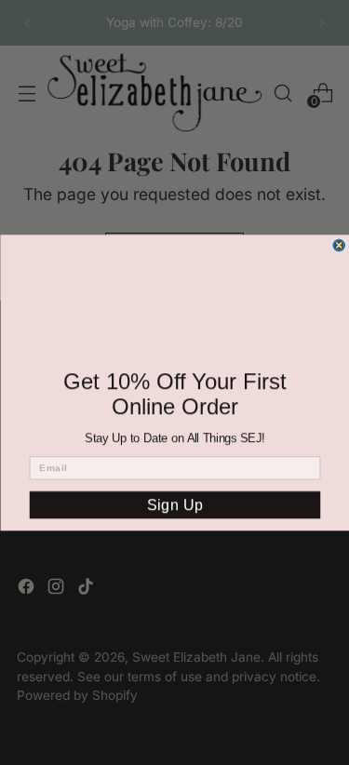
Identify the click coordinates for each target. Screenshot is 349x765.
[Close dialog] (339, 245)
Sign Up (174, 505)
